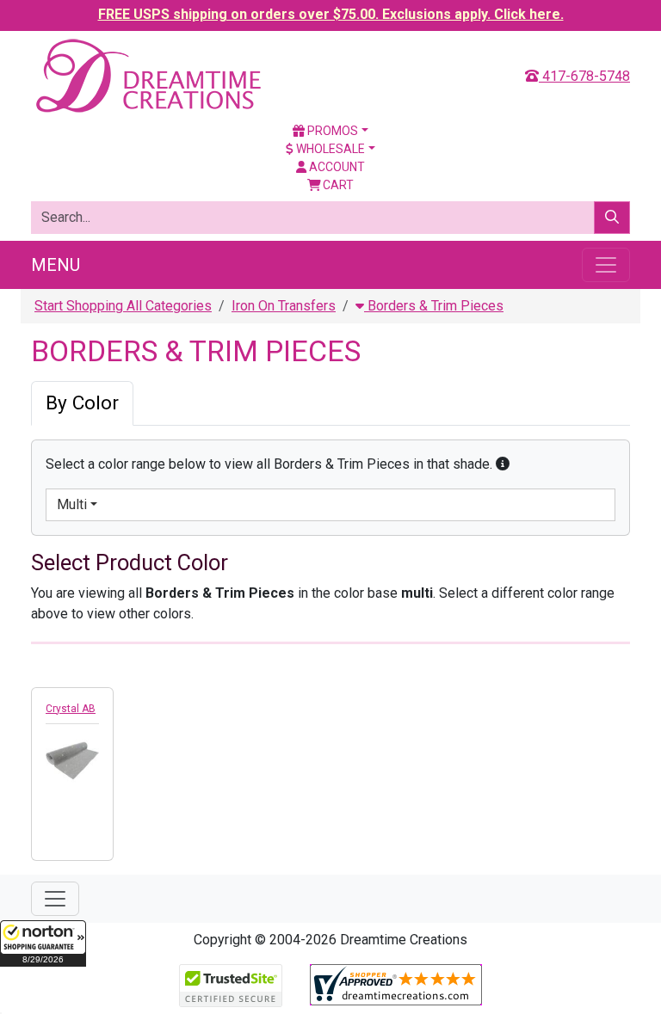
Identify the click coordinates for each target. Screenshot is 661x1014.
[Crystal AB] (72, 757)
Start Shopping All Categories (123, 306)
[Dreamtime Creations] (147, 75)
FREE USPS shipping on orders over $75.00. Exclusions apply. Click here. (331, 14)
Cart (337, 185)
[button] (43, 943)
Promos (331, 131)
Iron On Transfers (284, 306)
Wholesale (329, 149)
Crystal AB (71, 709)
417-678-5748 (584, 76)
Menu (55, 265)
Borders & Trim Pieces (433, 306)
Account (335, 167)
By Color (82, 403)
